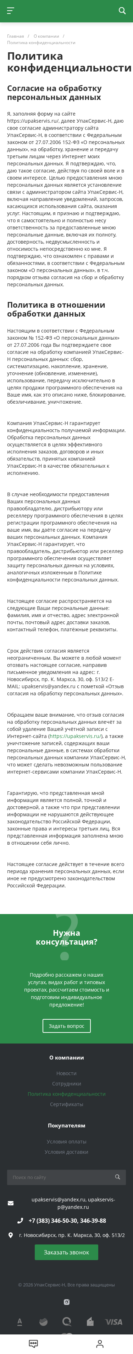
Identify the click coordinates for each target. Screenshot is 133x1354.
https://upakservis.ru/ (75, 736)
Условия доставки (66, 1151)
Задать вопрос (66, 1026)
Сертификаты (66, 1104)
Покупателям (66, 1125)
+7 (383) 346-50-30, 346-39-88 (67, 1221)
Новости (66, 1073)
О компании (66, 1057)
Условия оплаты (67, 1141)
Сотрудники (66, 1083)
